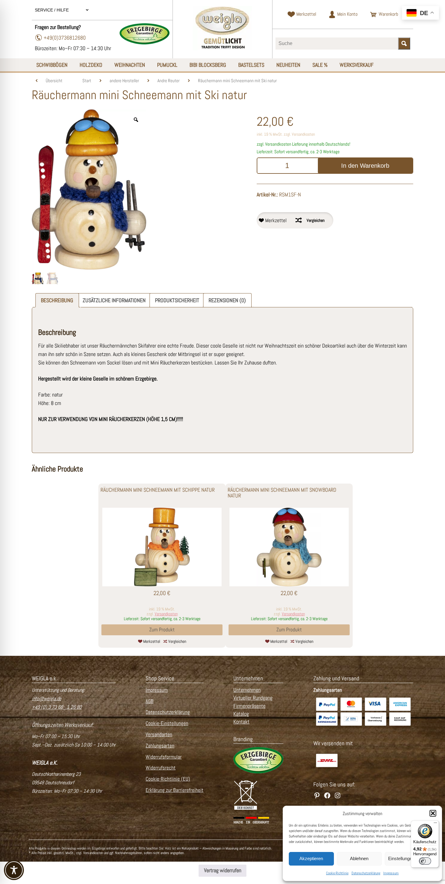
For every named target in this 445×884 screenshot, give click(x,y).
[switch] (425, 861)
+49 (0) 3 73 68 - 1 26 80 (56, 707)
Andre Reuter (168, 80)
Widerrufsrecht (161, 768)
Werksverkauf (357, 64)
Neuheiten (288, 64)
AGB (149, 701)
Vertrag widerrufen (222, 870)
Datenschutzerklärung (365, 873)
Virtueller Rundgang (252, 698)
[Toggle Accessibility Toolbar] (14, 870)
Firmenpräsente (249, 706)
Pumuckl (167, 64)
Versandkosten (303, 134)
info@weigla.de (46, 698)
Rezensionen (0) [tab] (227, 300)
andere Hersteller (124, 80)
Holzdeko (91, 64)
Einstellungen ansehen (410, 858)
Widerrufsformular (164, 757)
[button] (433, 813)
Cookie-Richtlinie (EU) (168, 779)
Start (86, 80)
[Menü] (435, 824)
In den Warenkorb (365, 165)
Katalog (241, 714)
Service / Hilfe (52, 10)
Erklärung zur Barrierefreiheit (174, 790)
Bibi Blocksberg (208, 64)
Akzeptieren (311, 858)
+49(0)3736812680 (65, 37)
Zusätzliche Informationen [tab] (114, 300)
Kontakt (241, 721)
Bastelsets (251, 64)
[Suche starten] (404, 43)
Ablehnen (359, 858)
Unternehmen (247, 690)
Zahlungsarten (160, 746)
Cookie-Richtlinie (337, 873)
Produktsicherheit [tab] (177, 300)
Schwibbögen (52, 64)
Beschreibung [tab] (57, 300)
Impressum (391, 873)
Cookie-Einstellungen (167, 723)
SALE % (320, 64)
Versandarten (159, 734)
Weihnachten (129, 64)
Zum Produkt (162, 630)
